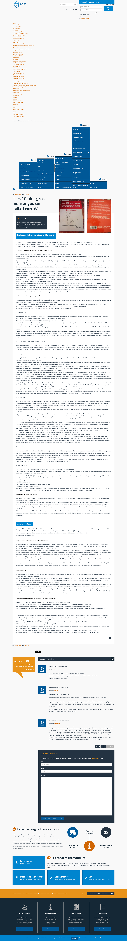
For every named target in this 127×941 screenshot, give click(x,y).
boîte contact (95, 758)
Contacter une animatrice (19, 44)
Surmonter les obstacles (18, 64)
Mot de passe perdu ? (85, 16)
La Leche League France (19, 31)
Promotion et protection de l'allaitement (22, 49)
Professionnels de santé (18, 114)
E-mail (42, 768)
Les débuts (15, 59)
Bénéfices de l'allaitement (19, 56)
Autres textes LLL (17, 88)
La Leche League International (20, 33)
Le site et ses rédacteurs (18, 38)
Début (96, 746)
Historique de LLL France (19, 35)
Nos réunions (76, 929)
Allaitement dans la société (19, 61)
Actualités (15, 50)
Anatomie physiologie (18, 54)
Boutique (15, 107)
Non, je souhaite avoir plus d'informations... (91, 938)
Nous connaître (17, 26)
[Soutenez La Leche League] (106, 832)
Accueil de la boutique (18, 109)
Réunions (15, 99)
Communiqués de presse (18, 93)
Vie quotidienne (16, 66)
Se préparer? (16, 57)
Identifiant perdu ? (85, 18)
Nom (42, 761)
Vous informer (16, 42)
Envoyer (27, 194)
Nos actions (102, 929)
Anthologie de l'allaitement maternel (21, 90)
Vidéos (14, 80)
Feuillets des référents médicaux (20, 83)
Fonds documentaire (18, 73)
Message (43, 775)
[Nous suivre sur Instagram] (70, 10)
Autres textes (16, 92)
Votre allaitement (17, 52)
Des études (15, 47)
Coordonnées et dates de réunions (98, 893)
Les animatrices (16, 28)
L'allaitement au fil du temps (20, 68)
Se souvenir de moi (85, 14)
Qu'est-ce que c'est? (17, 100)
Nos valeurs (15, 30)
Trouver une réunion (18, 102)
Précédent (99, 746)
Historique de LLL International (20, 37)
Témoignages (16, 95)
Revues (14, 112)
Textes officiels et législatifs (19, 87)
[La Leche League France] (20, 4)
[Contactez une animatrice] (72, 832)
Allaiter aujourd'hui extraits (19, 75)
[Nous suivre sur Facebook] (73, 10)
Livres (14, 111)
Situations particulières (18, 62)
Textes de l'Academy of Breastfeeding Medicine (24, 85)
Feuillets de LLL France (18, 76)
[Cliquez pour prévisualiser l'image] (85, 215)
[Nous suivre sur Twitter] (76, 10)
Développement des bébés (19, 69)
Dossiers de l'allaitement (18, 81)
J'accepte (74, 938)
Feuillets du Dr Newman (19, 78)
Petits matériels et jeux (18, 116)
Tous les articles (16, 71)
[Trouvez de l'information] (89, 846)
